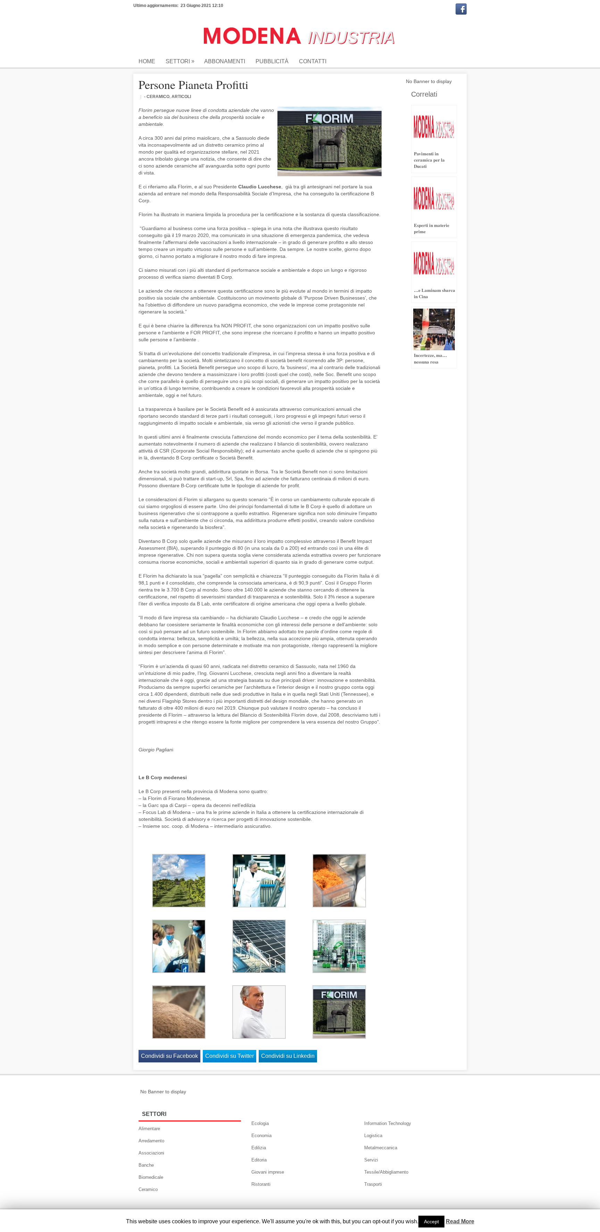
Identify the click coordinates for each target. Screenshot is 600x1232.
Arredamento (151, 1140)
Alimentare (149, 1128)
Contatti (312, 61)
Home (147, 61)
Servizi (371, 1159)
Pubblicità (272, 61)
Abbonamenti (224, 61)
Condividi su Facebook (169, 1056)
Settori (180, 61)
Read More (460, 1221)
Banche (146, 1165)
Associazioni (151, 1153)
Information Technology (387, 1123)
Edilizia (258, 1147)
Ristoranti (260, 1184)
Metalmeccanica (380, 1147)
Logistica (373, 1135)
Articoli (181, 96)
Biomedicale (151, 1177)
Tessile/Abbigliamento (386, 1172)
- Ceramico (156, 96)
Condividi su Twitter (229, 1056)
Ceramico (148, 1189)
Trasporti (373, 1184)
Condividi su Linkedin (288, 1056)
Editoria (259, 1159)
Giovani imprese (267, 1172)
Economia (261, 1135)
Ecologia (260, 1123)
